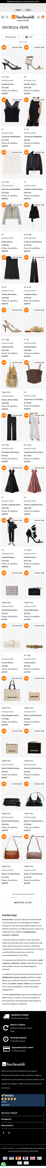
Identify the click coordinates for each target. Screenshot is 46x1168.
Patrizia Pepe (15, 995)
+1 (8, 77)
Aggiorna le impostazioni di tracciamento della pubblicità (23, 1151)
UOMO (28, 10)
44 (5, 287)
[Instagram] (9, 1132)
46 (3, 129)
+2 (30, 234)
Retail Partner (41, 1148)
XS (25, 655)
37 (5, 340)
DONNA (18, 10)
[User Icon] (38, 17)
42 (25, 129)
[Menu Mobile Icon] (2, 17)
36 (3, 77)
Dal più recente (10, 37)
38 (5, 77)
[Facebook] (3, 1132)
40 (25, 77)
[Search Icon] (7, 17)
